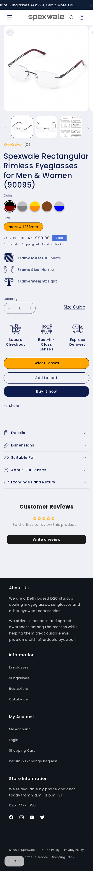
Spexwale (28, 850)
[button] (9, 17)
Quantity (11, 299)
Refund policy (50, 850)
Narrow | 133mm (23, 226)
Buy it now (46, 391)
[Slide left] (5, 128)
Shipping (28, 244)
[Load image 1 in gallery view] (22, 127)
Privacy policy (74, 850)
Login (13, 740)
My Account (19, 729)
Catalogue (18, 699)
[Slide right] (88, 128)
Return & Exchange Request (33, 761)
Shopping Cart (22, 750)
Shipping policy (63, 857)
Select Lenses (46, 363)
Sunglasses (19, 678)
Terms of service (35, 857)
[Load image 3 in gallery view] (71, 127)
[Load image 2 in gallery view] (46, 127)
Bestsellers (18, 688)
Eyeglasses (18, 667)
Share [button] (14, 405)
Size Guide (74, 307)
